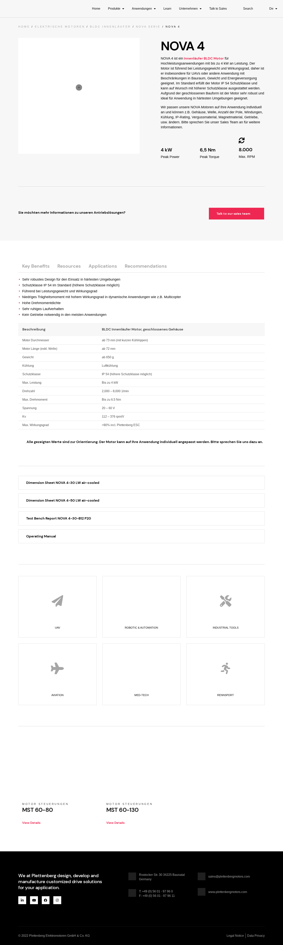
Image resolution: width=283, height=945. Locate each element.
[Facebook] (46, 900)
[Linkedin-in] (22, 900)
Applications (103, 266)
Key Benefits (36, 266)
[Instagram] (57, 900)
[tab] (36, 266)
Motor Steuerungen (45, 803)
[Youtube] (34, 900)
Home (24, 26)
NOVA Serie (148, 26)
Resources (69, 266)
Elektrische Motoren (60, 26)
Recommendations (146, 266)
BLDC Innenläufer (110, 26)
